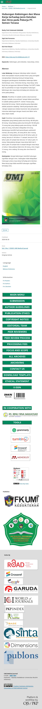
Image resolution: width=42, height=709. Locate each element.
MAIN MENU (17, 294)
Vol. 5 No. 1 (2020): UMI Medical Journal (13, 8)
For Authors (6, 283)
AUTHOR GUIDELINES (17, 307)
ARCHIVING (17, 362)
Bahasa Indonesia (9, 269)
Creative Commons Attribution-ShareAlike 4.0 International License (19, 687)
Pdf (6, 230)
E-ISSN (17, 387)
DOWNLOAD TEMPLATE (17, 375)
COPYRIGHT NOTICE (17, 319)
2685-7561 (13, 675)
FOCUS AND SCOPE (17, 350)
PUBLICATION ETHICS (17, 313)
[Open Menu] (2, 2)
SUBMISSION (17, 300)
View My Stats (24, 484)
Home (4, 6)
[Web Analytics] (16, 484)
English (5, 266)
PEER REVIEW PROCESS (17, 337)
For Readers (6, 281)
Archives (10, 6)
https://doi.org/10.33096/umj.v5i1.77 (17, 57)
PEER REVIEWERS (17, 331)
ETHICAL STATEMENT (17, 381)
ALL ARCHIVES (17, 356)
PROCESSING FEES (17, 344)
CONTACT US (17, 368)
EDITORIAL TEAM (17, 325)
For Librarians (7, 286)
